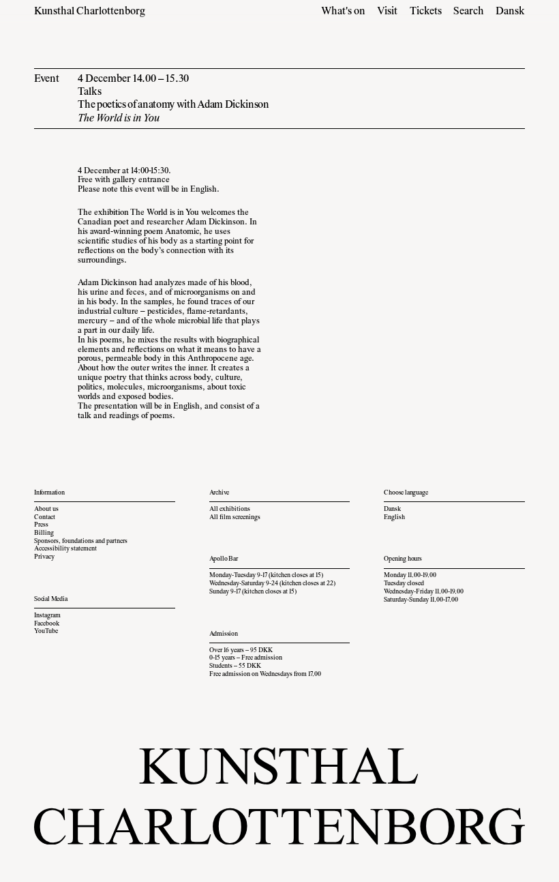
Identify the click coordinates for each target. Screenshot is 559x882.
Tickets (426, 11)
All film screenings (234, 517)
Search (468, 11)
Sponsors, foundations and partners (80, 541)
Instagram (47, 616)
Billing (44, 533)
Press (41, 525)
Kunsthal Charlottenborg (89, 11)
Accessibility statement (65, 549)
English (394, 517)
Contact (44, 517)
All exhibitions (229, 509)
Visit (387, 11)
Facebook (46, 624)
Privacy (44, 557)
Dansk (510, 11)
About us (46, 509)
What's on (343, 11)
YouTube (46, 631)
